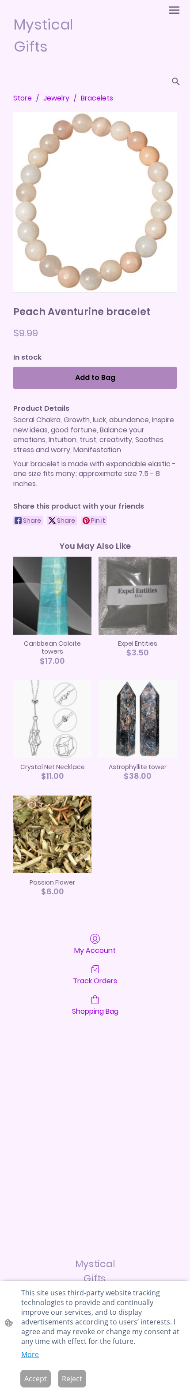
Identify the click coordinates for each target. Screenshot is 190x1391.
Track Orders (95, 980)
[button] (176, 81)
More (30, 1354)
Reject (72, 1379)
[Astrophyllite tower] (138, 719)
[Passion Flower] (52, 835)
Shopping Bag (95, 1010)
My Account (95, 950)
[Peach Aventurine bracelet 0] (95, 202)
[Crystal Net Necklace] (52, 719)
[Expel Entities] (138, 596)
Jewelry (56, 98)
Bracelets (97, 98)
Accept (35, 1379)
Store (22, 98)
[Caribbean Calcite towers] (52, 596)
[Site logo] (51, 65)
